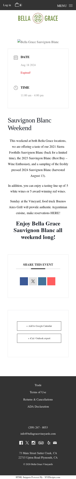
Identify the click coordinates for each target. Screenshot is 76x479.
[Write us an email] (55, 443)
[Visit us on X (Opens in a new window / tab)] (27, 443)
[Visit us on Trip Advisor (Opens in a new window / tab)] (41, 443)
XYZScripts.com (52, 477)
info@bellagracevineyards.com (38, 433)
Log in (7, 5)
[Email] (51, 281)
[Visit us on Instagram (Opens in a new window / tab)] (33, 443)
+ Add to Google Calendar (39, 325)
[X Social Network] (33, 281)
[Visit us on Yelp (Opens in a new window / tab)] (49, 443)
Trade (38, 385)
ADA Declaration (38, 406)
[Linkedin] (42, 281)
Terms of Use (38, 392)
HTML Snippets (23, 477)
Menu (62, 5)
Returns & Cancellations (38, 399)
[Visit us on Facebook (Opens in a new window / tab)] (21, 443)
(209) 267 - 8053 (38, 427)
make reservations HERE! (43, 213)
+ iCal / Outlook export (39, 338)
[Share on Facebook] (24, 281)
